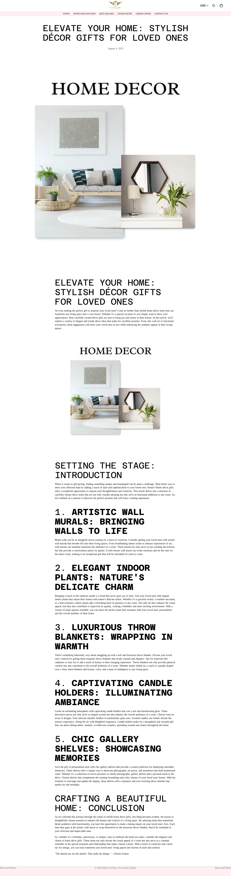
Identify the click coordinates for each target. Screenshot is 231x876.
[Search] (214, 6)
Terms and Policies (8, 868)
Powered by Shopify (127, 868)
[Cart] (221, 6)
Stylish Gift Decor (109, 868)
